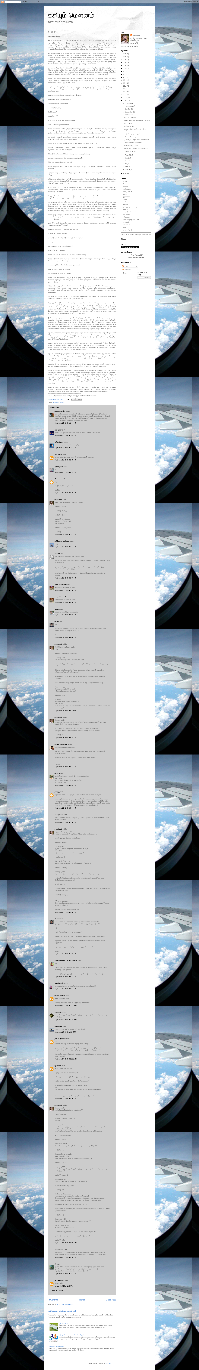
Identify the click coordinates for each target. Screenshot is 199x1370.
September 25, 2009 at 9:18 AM (65, 1257)
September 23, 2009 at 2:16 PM (65, 493)
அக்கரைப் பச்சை (129, 126)
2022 (125, 63)
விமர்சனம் (135, 234)
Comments (127, 270)
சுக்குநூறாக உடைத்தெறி (57, 1346)
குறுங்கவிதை (127, 189)
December (128, 103)
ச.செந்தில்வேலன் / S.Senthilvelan (66, 960)
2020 (125, 68)
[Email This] (72, 399)
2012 (125, 92)
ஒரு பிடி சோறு (63, 1323)
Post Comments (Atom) (65, 1304)
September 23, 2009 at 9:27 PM (65, 989)
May (126, 164)
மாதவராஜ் (58, 1012)
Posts (126, 266)
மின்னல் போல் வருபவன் (131, 137)
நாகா (56, 609)
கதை (124, 227)
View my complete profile (129, 46)
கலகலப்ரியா (58, 1026)
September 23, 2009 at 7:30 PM (65, 912)
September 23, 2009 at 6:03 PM (65, 615)
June (127, 161)
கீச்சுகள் (125, 184)
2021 (125, 66)
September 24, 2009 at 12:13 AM (66, 1059)
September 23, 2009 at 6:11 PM (65, 711)
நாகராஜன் (58, 792)
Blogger (108, 1363)
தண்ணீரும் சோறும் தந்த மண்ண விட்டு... (137, 140)
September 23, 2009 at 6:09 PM (65, 637)
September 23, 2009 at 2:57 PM (65, 534)
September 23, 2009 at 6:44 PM (65, 808)
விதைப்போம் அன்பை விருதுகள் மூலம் (136, 148)
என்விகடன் (126, 217)
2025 (125, 54)
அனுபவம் (125, 204)
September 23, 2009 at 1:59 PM (65, 460)
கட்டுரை (125, 202)
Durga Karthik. (60, 1280)
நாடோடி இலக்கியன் (61, 1039)
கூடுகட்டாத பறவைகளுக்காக (133, 134)
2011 (125, 95)
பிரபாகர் (57, 621)
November (128, 106)
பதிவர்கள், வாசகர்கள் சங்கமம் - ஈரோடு (71, 1335)
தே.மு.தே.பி (128, 123)
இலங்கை (125, 186)
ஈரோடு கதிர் (58, 499)
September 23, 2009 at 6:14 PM (65, 737)
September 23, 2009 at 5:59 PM (65, 602)
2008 (125, 173)
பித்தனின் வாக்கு (60, 411)
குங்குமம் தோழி (127, 230)
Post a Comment (58, 1290)
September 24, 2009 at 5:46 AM (65, 1098)
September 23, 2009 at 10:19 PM (66, 1020)
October (128, 109)
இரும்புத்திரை (59, 430)
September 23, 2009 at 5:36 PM (65, 578)
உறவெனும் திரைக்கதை (130, 207)
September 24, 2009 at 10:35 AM (66, 1243)
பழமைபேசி (58, 1066)
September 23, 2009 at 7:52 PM (65, 954)
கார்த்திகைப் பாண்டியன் (62, 541)
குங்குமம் (125, 209)
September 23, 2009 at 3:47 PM (65, 547)
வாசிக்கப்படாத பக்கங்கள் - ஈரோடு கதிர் (62, 1311)
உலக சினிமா (126, 214)
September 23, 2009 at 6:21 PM (65, 767)
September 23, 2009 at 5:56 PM (65, 590)
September (129, 112)
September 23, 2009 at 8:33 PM (65, 977)
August (127, 155)
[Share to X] (76, 399)
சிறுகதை (56, 402)
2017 (125, 77)
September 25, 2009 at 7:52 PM (65, 1274)
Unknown (58, 479)
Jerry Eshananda (61, 584)
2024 (125, 57)
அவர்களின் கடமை (130, 151)
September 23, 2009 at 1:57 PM (65, 448)
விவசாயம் (147, 234)
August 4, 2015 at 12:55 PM (64, 1286)
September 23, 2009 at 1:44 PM (65, 423)
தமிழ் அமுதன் (59, 442)
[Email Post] (68, 399)
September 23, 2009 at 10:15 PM (66, 1005)
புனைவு (62, 402)
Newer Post (53, 1300)
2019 (125, 71)
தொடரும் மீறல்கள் (130, 117)
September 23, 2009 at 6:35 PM (65, 785)
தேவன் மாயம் (59, 983)
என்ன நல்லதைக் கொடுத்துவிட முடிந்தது (137, 120)
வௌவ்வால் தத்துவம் (131, 145)
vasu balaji (58, 454)
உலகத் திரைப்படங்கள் (129, 212)
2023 (125, 60)
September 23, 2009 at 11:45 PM (65, 1032)
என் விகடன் (126, 225)
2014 (125, 86)
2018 (125, 74)
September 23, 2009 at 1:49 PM (65, 435)
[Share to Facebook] (79, 399)
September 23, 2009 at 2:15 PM (65, 472)
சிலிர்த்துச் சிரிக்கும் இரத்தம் (133, 143)
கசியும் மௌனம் (71, 15)
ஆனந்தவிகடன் (127, 191)
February (128, 169)
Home (82, 1300)
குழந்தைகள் (126, 197)
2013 (125, 89)
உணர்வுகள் (126, 222)
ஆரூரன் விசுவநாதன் (61, 744)
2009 (125, 101)
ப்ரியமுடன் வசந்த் (60, 995)
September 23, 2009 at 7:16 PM (65, 822)
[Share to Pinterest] (81, 399)
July (126, 158)
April (127, 167)
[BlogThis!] (74, 399)
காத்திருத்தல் (128, 114)
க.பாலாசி (57, 553)
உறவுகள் (125, 194)
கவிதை (125, 181)
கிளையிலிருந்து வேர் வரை (131, 219)
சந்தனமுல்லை (59, 466)
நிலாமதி (57, 1264)
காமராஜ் (57, 773)
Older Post (111, 1300)
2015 (125, 83)
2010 (125, 98)
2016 (125, 80)
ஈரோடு (125, 199)
